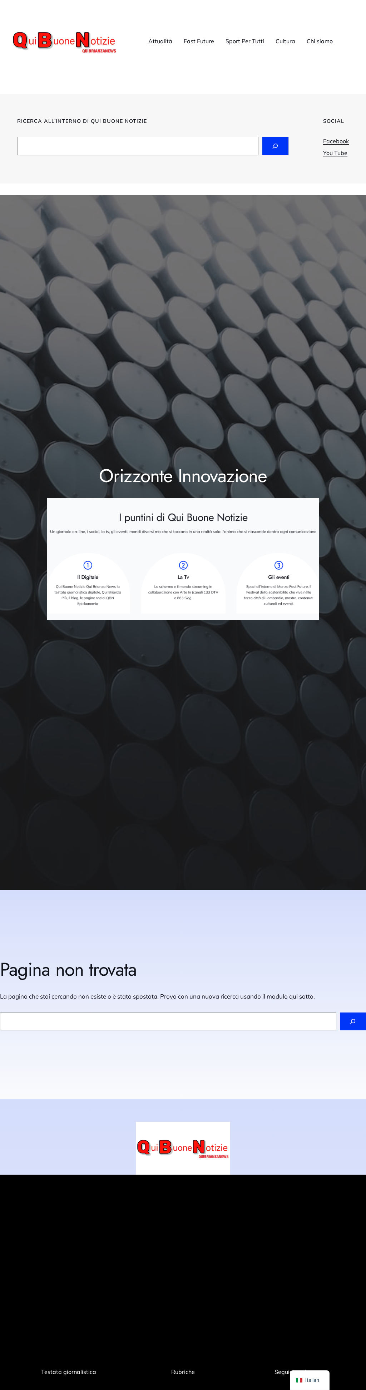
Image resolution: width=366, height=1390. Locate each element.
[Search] (275, 146)
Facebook (336, 141)
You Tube (335, 152)
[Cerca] (353, 1021)
